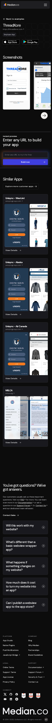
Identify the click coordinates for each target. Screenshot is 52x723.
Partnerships (33, 650)
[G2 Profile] (16, 699)
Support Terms (9, 672)
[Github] (10, 694)
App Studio (8, 640)
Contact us (33, 682)
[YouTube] (5, 699)
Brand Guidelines (35, 655)
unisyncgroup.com (13, 201)
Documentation (25, 502)
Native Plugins (9, 645)
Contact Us (41, 505)
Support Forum (23, 505)
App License (8, 677)
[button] (45, 5)
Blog (30, 640)
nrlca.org (9, 393)
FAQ (22, 499)
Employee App (9, 35)
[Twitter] (5, 694)
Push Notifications (11, 650)
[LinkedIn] (10, 699)
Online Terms (8, 667)
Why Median (33, 645)
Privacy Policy (9, 682)
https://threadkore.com (12, 29)
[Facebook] (16, 694)
